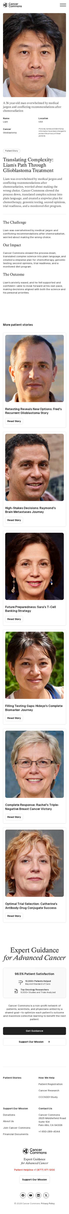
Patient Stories (12, 1077)
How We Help (46, 1077)
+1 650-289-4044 (49, 1131)
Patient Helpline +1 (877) (34, 1169)
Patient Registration (51, 1084)
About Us (8, 1121)
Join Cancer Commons (16, 1127)
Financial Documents (15, 1134)
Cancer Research (49, 1090)
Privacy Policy (48, 1203)
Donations (9, 1114)
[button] (63, 5)
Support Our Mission (15, 1108)
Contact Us (45, 1108)
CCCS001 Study (48, 1097)
